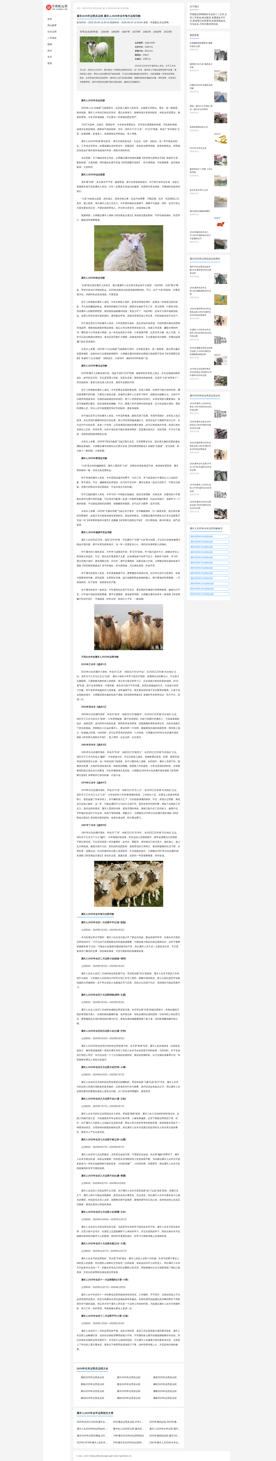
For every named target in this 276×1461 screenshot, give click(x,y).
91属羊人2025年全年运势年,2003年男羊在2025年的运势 (201, 332)
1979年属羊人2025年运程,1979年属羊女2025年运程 (201, 488)
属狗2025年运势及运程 (128, 1398)
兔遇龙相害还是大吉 (199, 127)
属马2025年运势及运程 (92, 1391)
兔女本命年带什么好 (199, 190)
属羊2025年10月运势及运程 (202, 589)
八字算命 (52, 38)
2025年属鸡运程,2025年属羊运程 (166, 1422)
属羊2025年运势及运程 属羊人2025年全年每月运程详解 (106, 8)
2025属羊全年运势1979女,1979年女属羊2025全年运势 (201, 466)
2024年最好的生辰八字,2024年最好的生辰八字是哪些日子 (200, 235)
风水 (49, 50)
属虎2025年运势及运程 (165, 1377)
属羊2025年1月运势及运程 (202, 547)
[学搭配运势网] (57, 7)
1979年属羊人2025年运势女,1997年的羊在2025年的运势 (201, 406)
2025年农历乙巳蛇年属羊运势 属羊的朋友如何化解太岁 (105, 1422)
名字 (49, 57)
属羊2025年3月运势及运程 (202, 557)
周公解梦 (52, 25)
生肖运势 (52, 31)
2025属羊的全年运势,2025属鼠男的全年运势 (200, 291)
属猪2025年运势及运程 (165, 1398)
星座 (49, 63)
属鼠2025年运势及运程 (92, 1377)
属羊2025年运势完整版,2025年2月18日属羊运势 (101, 1435)
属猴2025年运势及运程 (165, 1391)
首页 (49, 19)
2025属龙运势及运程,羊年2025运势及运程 (134, 1422)
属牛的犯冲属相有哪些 (200, 211)
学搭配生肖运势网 (159, 22)
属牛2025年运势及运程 (128, 1377)
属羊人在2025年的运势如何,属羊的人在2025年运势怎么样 (106, 1429)
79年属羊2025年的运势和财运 (128, 1435)
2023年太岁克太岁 (198, 148)
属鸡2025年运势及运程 (92, 1398)
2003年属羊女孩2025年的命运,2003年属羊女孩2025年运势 (200, 425)
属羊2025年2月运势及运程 (202, 573)
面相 (49, 44)
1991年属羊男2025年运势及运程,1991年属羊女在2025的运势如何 (200, 311)
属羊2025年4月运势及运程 (202, 568)
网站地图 (104, 1456)
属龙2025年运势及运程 (128, 1384)
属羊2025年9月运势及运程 (202, 536)
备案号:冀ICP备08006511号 (120, 1456)
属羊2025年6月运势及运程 (202, 552)
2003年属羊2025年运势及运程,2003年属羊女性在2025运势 (200, 505)
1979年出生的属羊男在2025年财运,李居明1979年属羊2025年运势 (201, 372)
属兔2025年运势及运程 (92, 1384)
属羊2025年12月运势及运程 (202, 594)
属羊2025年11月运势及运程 (202, 584)
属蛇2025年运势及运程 (165, 1384)
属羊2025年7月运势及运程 (202, 563)
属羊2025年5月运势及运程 (202, 542)
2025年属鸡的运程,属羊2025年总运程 (168, 1435)
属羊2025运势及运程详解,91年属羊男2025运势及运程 (200, 270)
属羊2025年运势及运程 (128, 1391)
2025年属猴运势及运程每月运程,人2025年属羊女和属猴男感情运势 (201, 351)
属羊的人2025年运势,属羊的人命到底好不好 (135, 1429)
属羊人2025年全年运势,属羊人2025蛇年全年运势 (174, 1429)
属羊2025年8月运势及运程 (202, 578)
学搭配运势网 (94, 1456)
